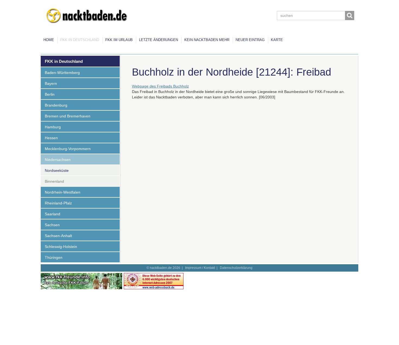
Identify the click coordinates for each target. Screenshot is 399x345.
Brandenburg (56, 105)
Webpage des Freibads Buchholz (160, 86)
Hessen (51, 138)
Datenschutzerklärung (236, 268)
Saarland (52, 214)
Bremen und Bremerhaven (67, 116)
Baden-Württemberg (62, 72)
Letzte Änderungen (158, 40)
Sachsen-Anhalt (58, 236)
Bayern (51, 83)
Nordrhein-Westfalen (62, 192)
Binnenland (54, 181)
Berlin (50, 94)
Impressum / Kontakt (200, 268)
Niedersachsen (58, 159)
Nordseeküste (57, 170)
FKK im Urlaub (119, 40)
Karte (277, 40)
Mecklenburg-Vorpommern (68, 149)
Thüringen (53, 257)
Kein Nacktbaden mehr (206, 40)
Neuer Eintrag (250, 40)
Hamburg (53, 127)
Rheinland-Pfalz (58, 203)
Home (48, 40)
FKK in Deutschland (79, 40)
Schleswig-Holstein (61, 246)
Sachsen (52, 225)
